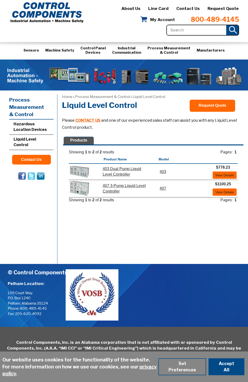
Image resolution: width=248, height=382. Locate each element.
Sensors (31, 50)
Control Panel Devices (93, 50)
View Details (224, 175)
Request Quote (223, 8)
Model (164, 159)
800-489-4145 (215, 19)
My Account (162, 19)
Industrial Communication (126, 50)
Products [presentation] (78, 140)
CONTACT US (88, 120)
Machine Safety (59, 50)
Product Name (115, 159)
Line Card (158, 8)
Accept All (226, 366)
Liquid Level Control (148, 97)
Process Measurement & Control (168, 50)
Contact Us (188, 8)
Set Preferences (182, 366)
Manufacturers (211, 50)
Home (67, 97)
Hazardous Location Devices (30, 127)
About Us (130, 8)
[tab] (78, 141)
